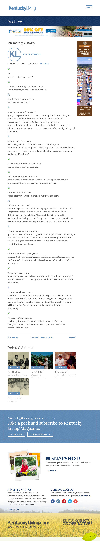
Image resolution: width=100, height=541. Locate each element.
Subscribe (16, 434)
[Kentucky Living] (23, 8)
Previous (13, 337)
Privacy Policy (21, 527)
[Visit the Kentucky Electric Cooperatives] (77, 522)
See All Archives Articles (42, 337)
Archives (44, 64)
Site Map (42, 527)
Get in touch (84, 496)
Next (71, 337)
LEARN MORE (13, 509)
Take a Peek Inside (40, 434)
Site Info (32, 527)
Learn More (52, 470)
